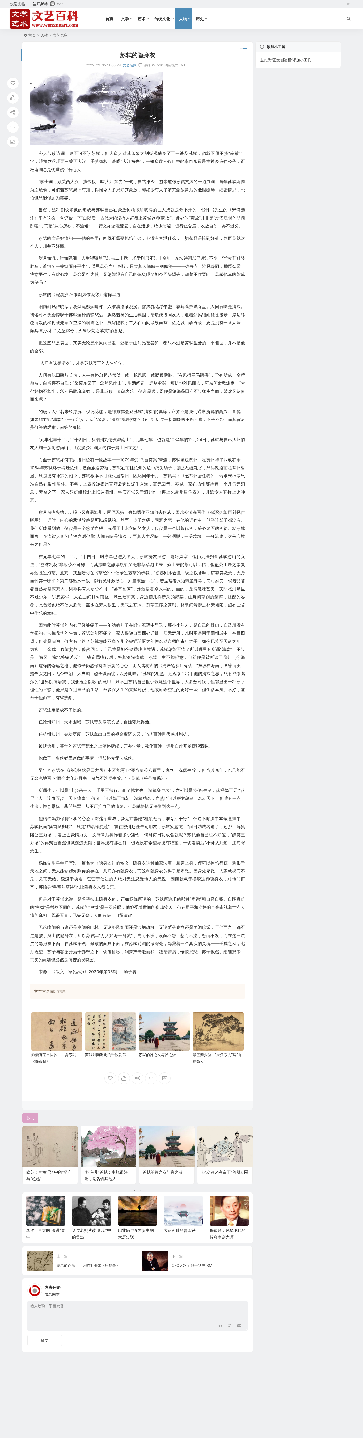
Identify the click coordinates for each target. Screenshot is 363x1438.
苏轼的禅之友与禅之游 (157, 1054)
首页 (109, 18)
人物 (183, 18)
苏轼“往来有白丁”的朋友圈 (224, 1172)
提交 (44, 1340)
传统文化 (162, 18)
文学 (125, 18)
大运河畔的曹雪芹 (180, 1230)
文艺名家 (60, 35)
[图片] (239, 1326)
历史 (200, 18)
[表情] (229, 1326)
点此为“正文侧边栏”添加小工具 (285, 60)
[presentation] (218, 1204)
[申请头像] (242, 1289)
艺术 (142, 18)
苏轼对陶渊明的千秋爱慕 (105, 1054)
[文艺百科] (44, 18)
